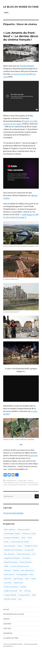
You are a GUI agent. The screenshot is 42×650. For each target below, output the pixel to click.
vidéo (34, 595)
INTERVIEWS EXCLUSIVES (13, 614)
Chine (6, 542)
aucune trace (33, 455)
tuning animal (23, 595)
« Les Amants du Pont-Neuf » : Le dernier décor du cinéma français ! (20, 36)
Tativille (23, 587)
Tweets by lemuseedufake (13, 513)
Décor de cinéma (21, 482)
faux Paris (31, 482)
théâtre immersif (10, 591)
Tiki (20, 591)
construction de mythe (20, 542)
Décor (14, 482)
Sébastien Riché (11, 480)
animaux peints (23, 529)
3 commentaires (33, 484)
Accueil (6, 609)
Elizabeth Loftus (31, 546)
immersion (26, 558)
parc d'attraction (27, 570)
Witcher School (10, 599)
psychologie (18, 579)
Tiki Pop (27, 591)
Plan (31, 574)
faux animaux (9, 554)
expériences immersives (13, 550)
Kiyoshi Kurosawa (10, 562)
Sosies (33, 579)
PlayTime (7, 579)
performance (9, 574)
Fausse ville (29, 550)
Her (33, 554)
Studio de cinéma (11, 587)
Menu (6, 12)
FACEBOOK (7, 633)
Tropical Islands (10, 595)
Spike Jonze (18, 583)
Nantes (16, 570)
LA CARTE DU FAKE (10, 638)
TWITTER (7, 628)
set (25, 484)
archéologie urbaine (12, 534)
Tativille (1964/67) (27, 66)
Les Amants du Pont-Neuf (20, 74)
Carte (30, 538)
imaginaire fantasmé (12, 558)
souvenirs (7, 583)
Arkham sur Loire (28, 534)
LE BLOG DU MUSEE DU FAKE (21, 6)
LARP (6, 566)
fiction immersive (23, 554)
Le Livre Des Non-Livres (20, 566)
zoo (19, 599)
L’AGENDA (7, 624)
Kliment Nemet (26, 562)
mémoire (7, 570)
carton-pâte (7, 482)
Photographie (22, 574)
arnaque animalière (11, 538)
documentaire (9, 546)
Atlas (23, 538)
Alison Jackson (9, 529)
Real (27, 579)
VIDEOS (30, 480)
